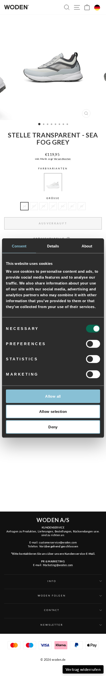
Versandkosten (62, 158)
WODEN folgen (52, 595)
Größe (53, 198)
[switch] (93, 344)
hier (69, 663)
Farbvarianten (53, 168)
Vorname (43, 647)
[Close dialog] (102, 617)
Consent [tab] (19, 246)
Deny (53, 427)
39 (53, 206)
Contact (51, 610)
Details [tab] (53, 246)
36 (24, 206)
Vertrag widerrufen (83, 669)
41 (72, 206)
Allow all (53, 396)
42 (82, 206)
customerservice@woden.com (57, 542)
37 (34, 206)
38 (43, 206)
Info (51, 581)
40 (62, 206)
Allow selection (53, 411)
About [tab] (87, 246)
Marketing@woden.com (58, 565)
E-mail (74, 647)
